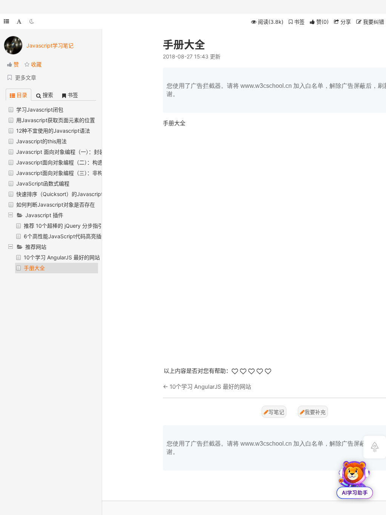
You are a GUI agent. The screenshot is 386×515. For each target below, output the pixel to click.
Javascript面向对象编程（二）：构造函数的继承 (72, 162)
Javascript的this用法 (41, 141)
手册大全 (34, 268)
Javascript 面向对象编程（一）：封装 (60, 152)
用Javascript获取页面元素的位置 (55, 120)
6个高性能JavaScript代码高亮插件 (65, 236)
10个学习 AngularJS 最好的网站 (62, 257)
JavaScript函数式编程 (42, 183)
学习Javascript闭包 (39, 109)
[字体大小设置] (19, 21)
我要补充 (315, 412)
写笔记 (276, 412)
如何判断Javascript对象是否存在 (55, 204)
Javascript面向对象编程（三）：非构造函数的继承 (75, 173)
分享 (345, 21)
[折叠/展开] (6, 21)
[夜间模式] (31, 21)
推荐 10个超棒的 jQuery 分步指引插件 (69, 225)
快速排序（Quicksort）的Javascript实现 (64, 194)
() (322, 21)
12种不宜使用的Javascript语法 (53, 130)
